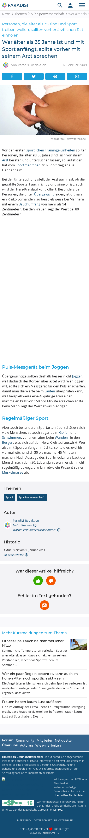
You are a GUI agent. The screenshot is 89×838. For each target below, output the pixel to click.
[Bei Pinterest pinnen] (55, 76)
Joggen (77, 376)
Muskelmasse (12, 472)
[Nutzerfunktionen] (70, 5)
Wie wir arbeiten (48, 745)
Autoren (26, 745)
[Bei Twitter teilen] (34, 76)
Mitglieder (44, 740)
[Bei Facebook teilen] (12, 76)
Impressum (24, 820)
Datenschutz (43, 820)
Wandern (62, 437)
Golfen (64, 432)
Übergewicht (44, 194)
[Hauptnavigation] (82, 5)
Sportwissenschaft (50, 14)
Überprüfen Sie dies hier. (69, 795)
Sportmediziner (28, 165)
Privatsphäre (63, 820)
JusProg (57, 809)
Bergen (7, 442)
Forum (7, 740)
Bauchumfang (29, 204)
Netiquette (63, 740)
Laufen (49, 391)
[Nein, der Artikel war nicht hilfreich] (51, 580)
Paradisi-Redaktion (26, 520)
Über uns (10, 745)
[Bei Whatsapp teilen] (77, 76)
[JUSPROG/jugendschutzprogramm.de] (18, 803)
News (6, 14)
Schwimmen (11, 437)
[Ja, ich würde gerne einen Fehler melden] (44, 605)
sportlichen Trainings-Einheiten (50, 150)
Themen (21, 14)
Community (25, 740)
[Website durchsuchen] (60, 5)
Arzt (5, 160)
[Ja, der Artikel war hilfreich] (38, 580)
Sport (9, 497)
